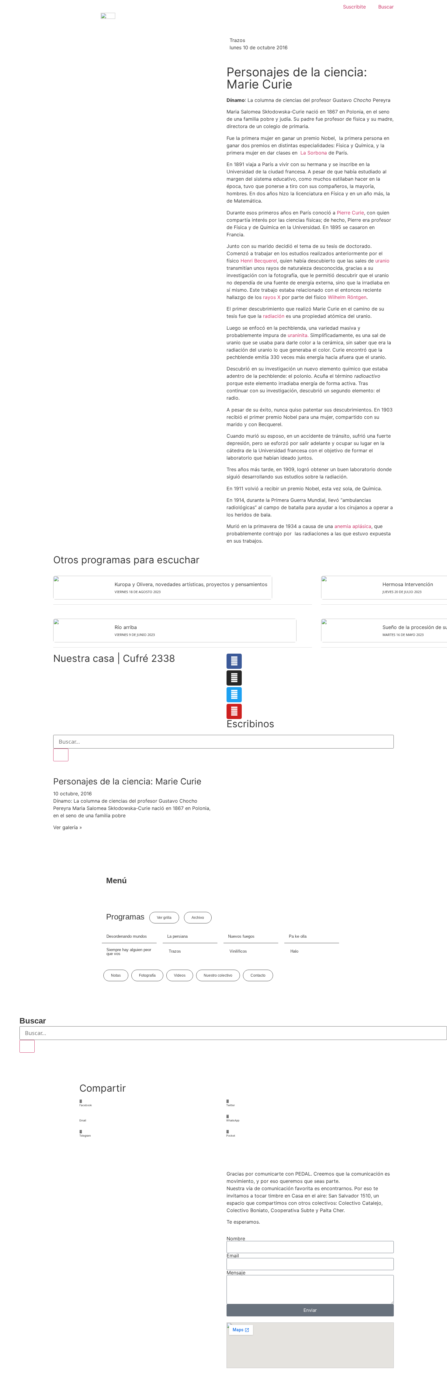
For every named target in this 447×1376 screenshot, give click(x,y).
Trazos (237, 40)
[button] (150, 1103)
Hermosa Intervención (408, 584)
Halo (294, 951)
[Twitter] (234, 694)
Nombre (236, 1238)
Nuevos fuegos (241, 936)
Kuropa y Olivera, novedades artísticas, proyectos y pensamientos (191, 584)
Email (233, 1255)
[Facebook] (234, 661)
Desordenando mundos (126, 936)
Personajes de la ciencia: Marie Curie (127, 781)
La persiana (177, 936)
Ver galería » (67, 827)
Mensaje (236, 1272)
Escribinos (250, 724)
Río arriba (126, 627)
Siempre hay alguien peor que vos (128, 951)
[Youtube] (234, 711)
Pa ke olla (298, 936)
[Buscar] (60, 755)
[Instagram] (234, 678)
